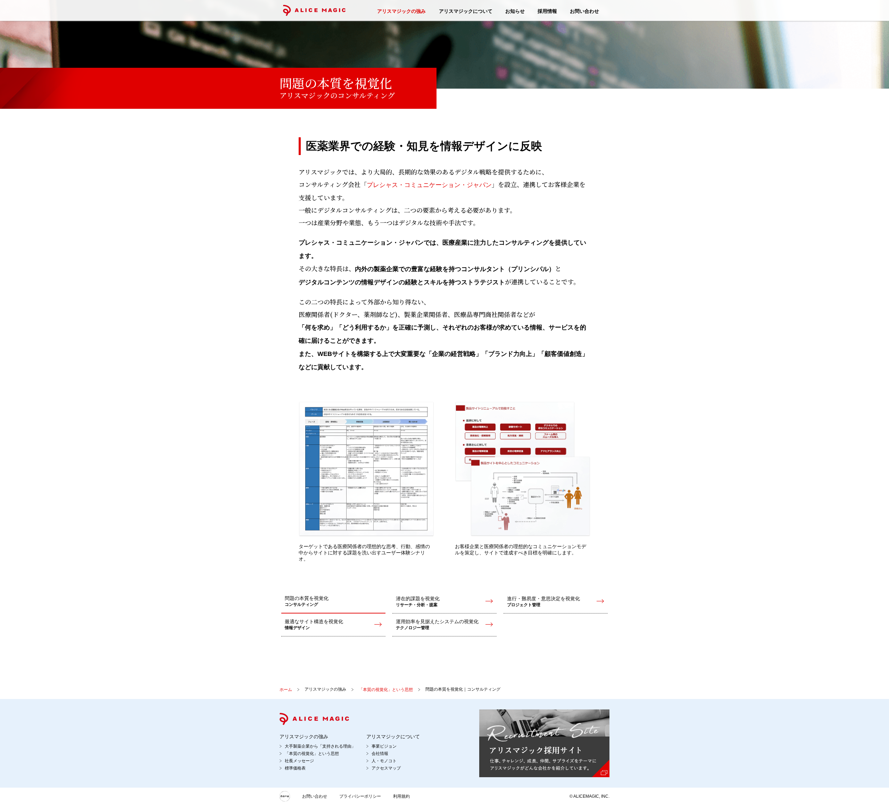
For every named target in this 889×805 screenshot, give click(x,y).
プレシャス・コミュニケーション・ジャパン (429, 184)
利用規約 (401, 796)
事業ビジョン (384, 746)
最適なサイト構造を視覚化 (314, 624)
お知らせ (515, 11)
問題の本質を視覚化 (307, 601)
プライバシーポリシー (360, 796)
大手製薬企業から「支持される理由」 (320, 746)
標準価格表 (295, 768)
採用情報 (547, 11)
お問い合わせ (584, 11)
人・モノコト (384, 760)
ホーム (286, 689)
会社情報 (380, 753)
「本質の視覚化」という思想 (386, 689)
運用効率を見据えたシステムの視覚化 (437, 624)
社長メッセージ (299, 760)
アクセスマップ (386, 768)
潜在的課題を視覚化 (418, 601)
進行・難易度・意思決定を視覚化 (543, 601)
